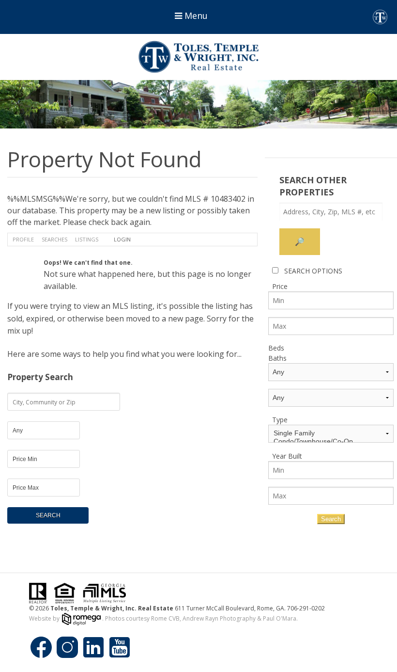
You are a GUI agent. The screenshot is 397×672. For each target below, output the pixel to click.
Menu (195, 15)
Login (122, 239)
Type (280, 419)
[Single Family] (331, 433)
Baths (277, 358)
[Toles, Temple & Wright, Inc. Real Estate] (198, 57)
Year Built (287, 456)
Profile (23, 239)
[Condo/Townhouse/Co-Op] (331, 441)
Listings (86, 239)
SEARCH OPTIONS (313, 270)
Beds (276, 347)
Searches (54, 239)
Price (280, 286)
